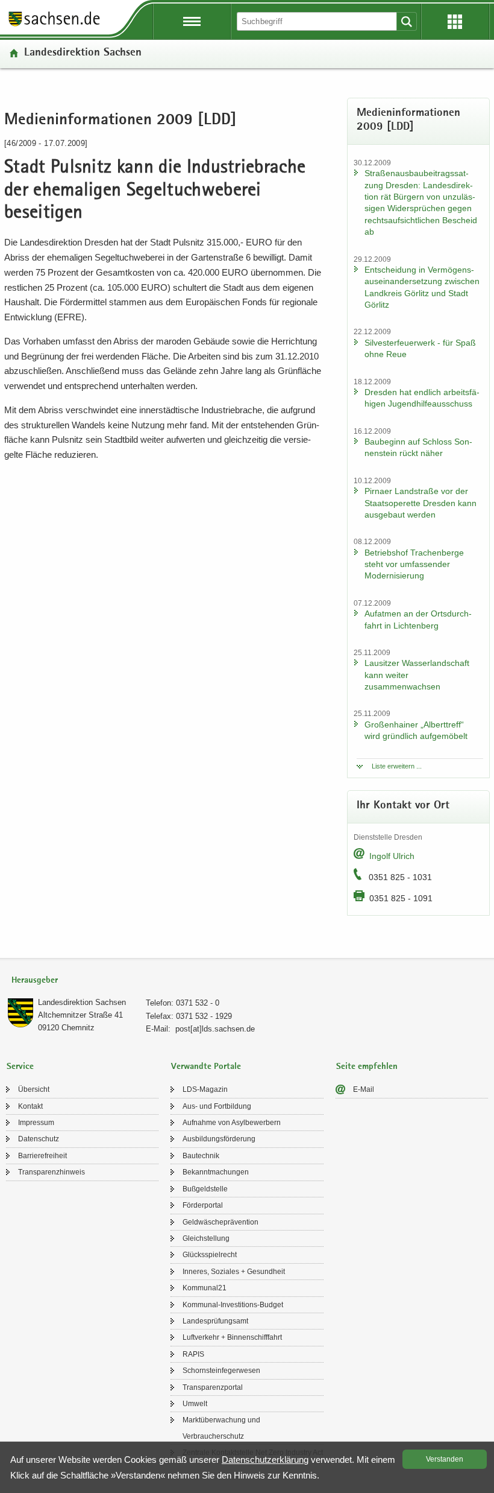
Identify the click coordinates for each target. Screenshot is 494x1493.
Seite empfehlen (367, 1066)
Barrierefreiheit (42, 1156)
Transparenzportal (213, 1387)
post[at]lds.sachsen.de (215, 1028)
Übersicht (33, 1089)
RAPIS (193, 1354)
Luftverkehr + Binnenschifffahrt (232, 1337)
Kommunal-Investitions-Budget (233, 1305)
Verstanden (444, 1459)
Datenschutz (38, 1139)
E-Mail (363, 1089)
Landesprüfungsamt (215, 1321)
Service (20, 1066)
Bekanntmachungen (216, 1172)
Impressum (36, 1122)
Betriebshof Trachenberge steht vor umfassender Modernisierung (414, 564)
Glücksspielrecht (210, 1255)
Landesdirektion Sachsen (83, 53)
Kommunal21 (205, 1288)
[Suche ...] (406, 21)
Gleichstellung (206, 1238)
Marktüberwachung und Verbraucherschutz (221, 1428)
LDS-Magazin (205, 1089)
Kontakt (30, 1106)
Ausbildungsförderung (219, 1139)
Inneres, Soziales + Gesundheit (234, 1271)
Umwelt (195, 1403)
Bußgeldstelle (205, 1189)
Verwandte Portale (206, 1066)
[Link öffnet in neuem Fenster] (54, 25)
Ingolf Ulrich (391, 856)
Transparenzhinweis (51, 1172)
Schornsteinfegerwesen (221, 1370)
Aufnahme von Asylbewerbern (232, 1122)
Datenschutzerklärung (265, 1459)
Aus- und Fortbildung (217, 1106)
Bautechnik (201, 1156)
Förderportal (203, 1205)
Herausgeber (34, 980)
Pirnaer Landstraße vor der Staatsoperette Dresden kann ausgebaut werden (420, 502)
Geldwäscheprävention (220, 1222)
